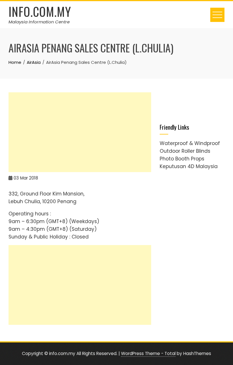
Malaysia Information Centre (39, 22)
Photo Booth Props (182, 158)
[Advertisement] (80, 132)
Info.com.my (40, 11)
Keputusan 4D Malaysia (189, 166)
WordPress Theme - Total (148, 353)
